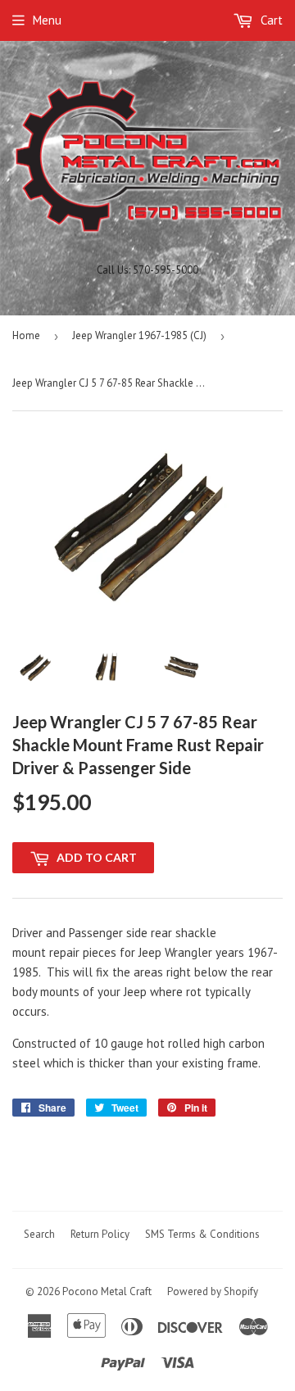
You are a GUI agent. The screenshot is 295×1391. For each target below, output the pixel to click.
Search (39, 1234)
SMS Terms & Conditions (202, 1234)
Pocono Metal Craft (107, 1291)
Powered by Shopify (212, 1291)
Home (26, 335)
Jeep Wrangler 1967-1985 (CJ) (139, 335)
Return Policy (99, 1234)
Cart (270, 20)
